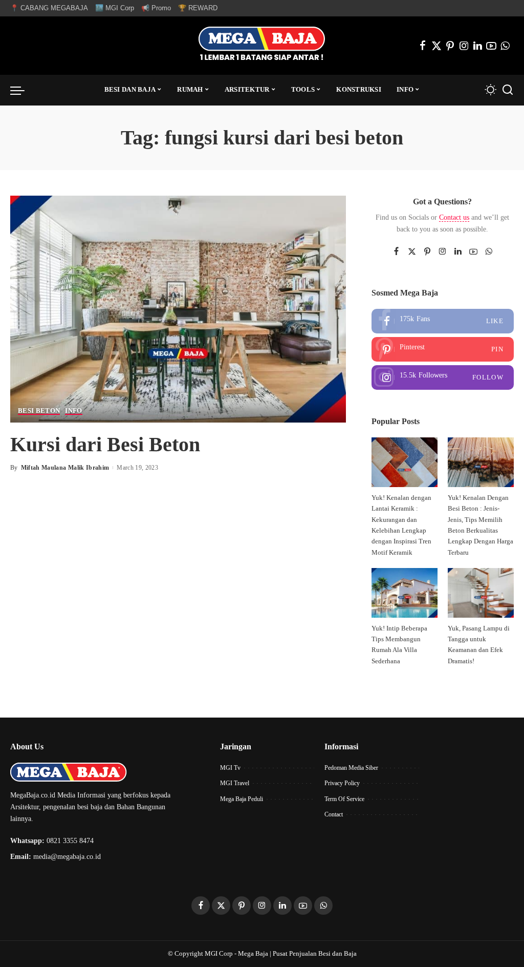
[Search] (507, 90)
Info (73, 410)
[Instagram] (464, 45)
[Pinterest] (450, 45)
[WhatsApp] (505, 45)
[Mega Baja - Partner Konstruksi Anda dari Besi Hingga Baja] (262, 46)
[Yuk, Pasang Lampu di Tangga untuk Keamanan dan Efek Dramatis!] (481, 593)
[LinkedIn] (478, 45)
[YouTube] (491, 45)
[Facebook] (423, 45)
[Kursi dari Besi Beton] (178, 308)
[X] (436, 45)
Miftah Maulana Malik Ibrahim (65, 467)
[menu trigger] (22, 90)
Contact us (454, 217)
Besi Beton (39, 410)
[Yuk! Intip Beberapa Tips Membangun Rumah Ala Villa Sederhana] (405, 593)
